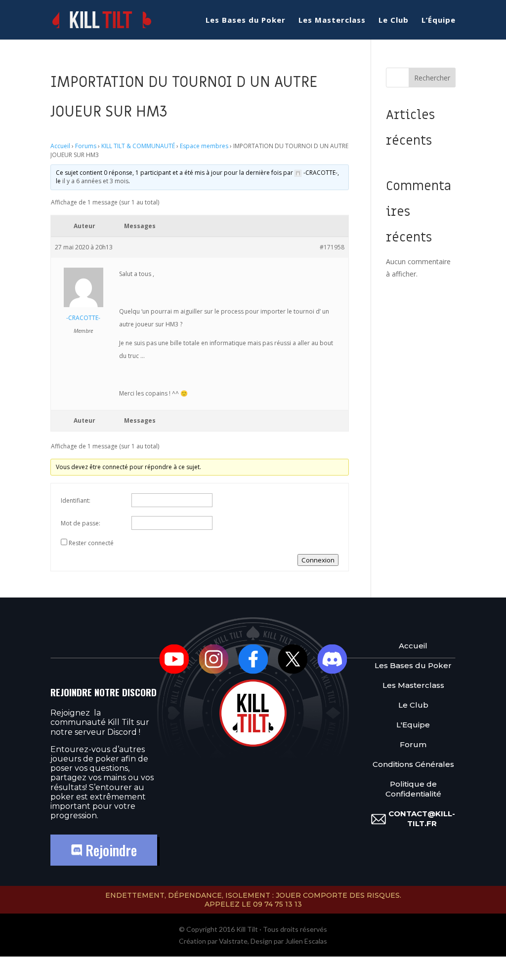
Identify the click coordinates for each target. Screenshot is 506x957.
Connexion (318, 560)
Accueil (60, 146)
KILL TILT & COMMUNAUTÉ (138, 146)
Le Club (394, 20)
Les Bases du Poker (246, 20)
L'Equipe (413, 724)
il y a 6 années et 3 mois (95, 181)
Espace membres (204, 146)
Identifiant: (75, 500)
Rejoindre (109, 850)
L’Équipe (439, 20)
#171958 (332, 247)
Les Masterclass (332, 20)
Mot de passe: (80, 523)
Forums (85, 146)
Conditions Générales (413, 764)
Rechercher (432, 77)
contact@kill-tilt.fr (421, 818)
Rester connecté (91, 543)
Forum (413, 744)
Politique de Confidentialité (413, 788)
